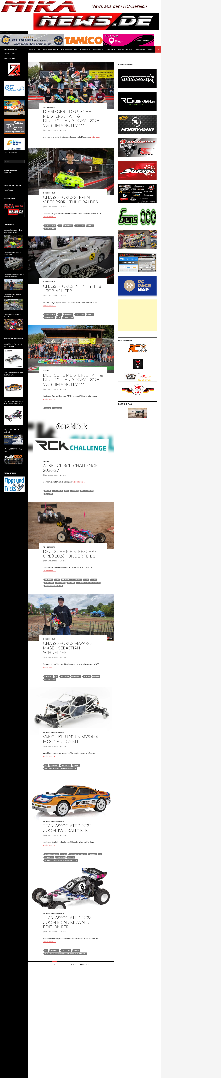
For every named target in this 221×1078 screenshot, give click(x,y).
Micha (63, 130)
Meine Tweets (8, 190)
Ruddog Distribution (78, 854)
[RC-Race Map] (137, 286)
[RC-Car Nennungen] (137, 263)
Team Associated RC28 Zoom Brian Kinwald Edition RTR (67, 922)
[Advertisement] (137, 315)
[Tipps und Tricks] (14, 484)
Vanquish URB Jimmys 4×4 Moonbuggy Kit (70, 739)
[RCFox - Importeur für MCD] (14, 107)
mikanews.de (10, 49)
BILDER (94, 580)
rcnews (90, 226)
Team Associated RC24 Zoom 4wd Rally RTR (67, 828)
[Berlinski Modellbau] (32, 40)
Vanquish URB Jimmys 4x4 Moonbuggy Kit (60, 768)
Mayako (96, 676)
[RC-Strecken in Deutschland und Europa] (144, 376)
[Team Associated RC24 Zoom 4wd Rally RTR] (13, 387)
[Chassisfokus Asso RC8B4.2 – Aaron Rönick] (13, 304)
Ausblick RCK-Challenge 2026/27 (70, 468)
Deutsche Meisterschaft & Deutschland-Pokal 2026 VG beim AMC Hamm (73, 379)
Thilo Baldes (50, 229)
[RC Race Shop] (14, 88)
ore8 (86, 580)
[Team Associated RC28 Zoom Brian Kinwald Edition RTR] (13, 415)
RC (60, 226)
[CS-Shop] (137, 124)
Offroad (48, 580)
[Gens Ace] (137, 216)
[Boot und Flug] (137, 413)
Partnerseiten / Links (69, 49)
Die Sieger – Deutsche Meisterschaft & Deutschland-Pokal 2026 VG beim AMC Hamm (71, 118)
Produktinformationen (47, 49)
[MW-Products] (137, 170)
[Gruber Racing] (14, 69)
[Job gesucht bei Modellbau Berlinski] (13, 440)
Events (46, 371)
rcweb (47, 408)
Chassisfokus (49, 193)
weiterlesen (96, 137)
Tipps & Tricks (140, 49)
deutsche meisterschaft (71, 580)
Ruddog (93, 854)
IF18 (58, 317)
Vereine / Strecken (125, 49)
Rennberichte (49, 107)
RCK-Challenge (87, 491)
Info (150, 49)
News (31, 49)
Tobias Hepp (68, 317)
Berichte (110, 49)
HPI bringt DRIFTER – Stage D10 (13, 450)
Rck (66, 491)
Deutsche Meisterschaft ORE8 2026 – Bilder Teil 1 (71, 554)
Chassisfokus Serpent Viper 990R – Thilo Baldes (70, 199)
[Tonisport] (137, 78)
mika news (80, 226)
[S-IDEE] (128, 40)
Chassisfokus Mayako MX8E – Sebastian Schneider (67, 648)
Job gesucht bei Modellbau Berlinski (13, 431)
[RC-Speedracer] (131, 376)
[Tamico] (83, 40)
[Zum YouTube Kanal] (14, 209)
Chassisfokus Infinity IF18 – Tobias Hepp (72, 288)
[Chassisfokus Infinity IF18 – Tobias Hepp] (13, 263)
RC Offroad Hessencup (53, 586)
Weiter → (84, 964)
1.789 (73, 964)
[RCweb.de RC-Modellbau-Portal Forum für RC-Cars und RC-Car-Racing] (137, 349)
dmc (57, 580)
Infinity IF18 (49, 317)
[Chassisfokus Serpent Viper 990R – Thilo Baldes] (13, 241)
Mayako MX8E (50, 679)
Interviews (84, 49)
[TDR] (14, 127)
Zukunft (48, 494)
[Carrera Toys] (137, 240)
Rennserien (97, 49)
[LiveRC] (138, 363)
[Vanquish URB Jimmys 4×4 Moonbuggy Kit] (13, 358)
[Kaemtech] (137, 193)
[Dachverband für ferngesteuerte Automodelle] (138, 389)
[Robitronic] (137, 147)
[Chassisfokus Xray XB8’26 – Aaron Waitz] (13, 324)
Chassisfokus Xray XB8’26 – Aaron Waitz (13, 316)
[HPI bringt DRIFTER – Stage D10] (13, 459)
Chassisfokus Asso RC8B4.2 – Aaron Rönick (14, 295)
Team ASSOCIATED (51, 854)
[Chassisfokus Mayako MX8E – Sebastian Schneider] (13, 284)
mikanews (68, 226)
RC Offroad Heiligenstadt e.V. (89, 583)
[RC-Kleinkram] (137, 101)
